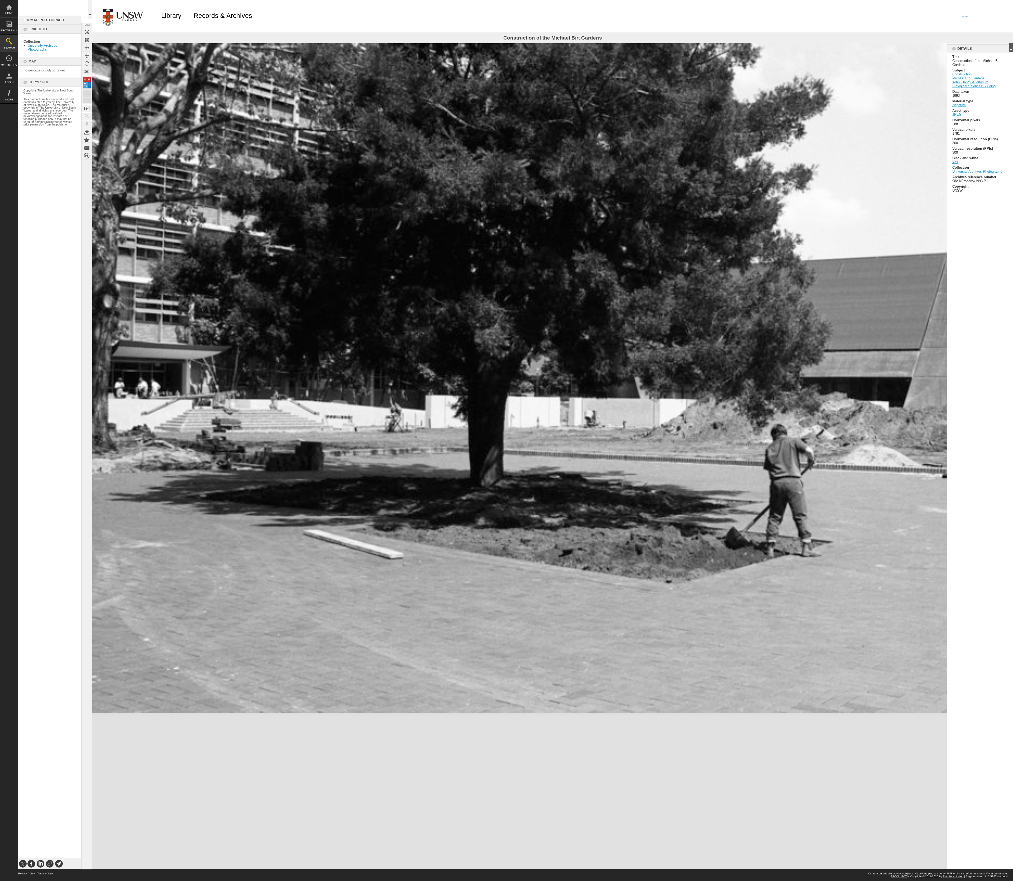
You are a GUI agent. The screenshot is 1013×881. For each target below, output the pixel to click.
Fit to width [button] (87, 48)
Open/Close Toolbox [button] (90, 9)
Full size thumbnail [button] (87, 32)
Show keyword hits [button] (87, 116)
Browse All (9, 30)
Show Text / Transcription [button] (87, 108)
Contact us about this (87, 148)
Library (171, 15)
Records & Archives (223, 15)
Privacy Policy (26, 873)
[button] (87, 85)
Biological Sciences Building (974, 86)
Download (87, 132)
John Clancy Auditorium (970, 82)
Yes (955, 162)
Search (9, 47)
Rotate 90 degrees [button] (87, 63)
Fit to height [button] (87, 56)
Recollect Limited (953, 876)
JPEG (957, 115)
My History (9, 65)
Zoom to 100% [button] (87, 71)
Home (9, 13)
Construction (962, 74)
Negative (959, 105)
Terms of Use (45, 873)
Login (9, 82)
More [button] (9, 99)
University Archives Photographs (42, 47)
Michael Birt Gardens (968, 78)
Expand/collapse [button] (1011, 47)
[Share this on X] (23, 864)
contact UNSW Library (950, 873)
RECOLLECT (899, 876)
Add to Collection (87, 140)
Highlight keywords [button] (87, 124)
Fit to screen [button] (87, 40)
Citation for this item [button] (87, 156)
